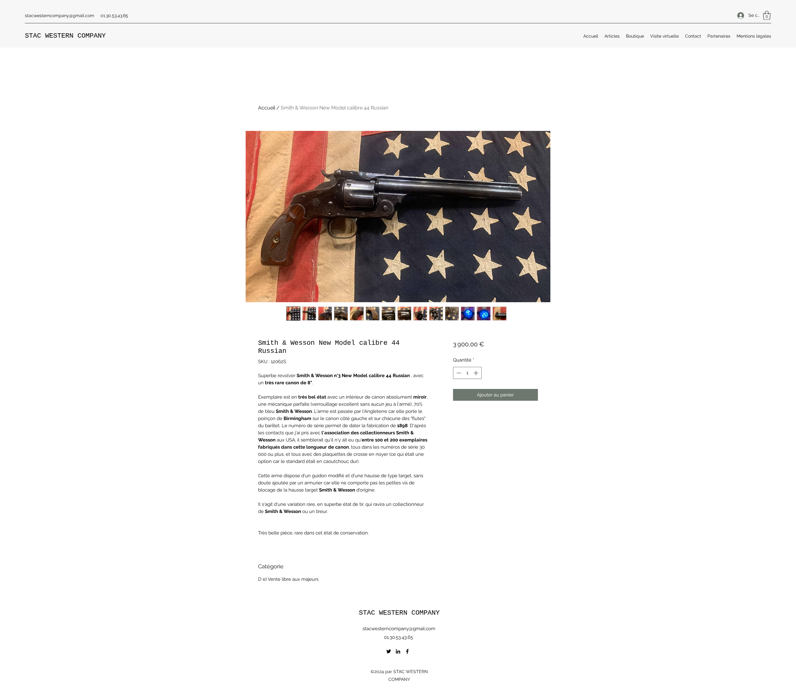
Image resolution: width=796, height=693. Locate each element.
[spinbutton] (467, 373)
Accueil (266, 108)
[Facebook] (407, 651)
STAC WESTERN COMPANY (65, 36)
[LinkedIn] (398, 651)
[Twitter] (389, 651)
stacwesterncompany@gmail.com (59, 15)
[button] (767, 15)
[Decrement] (458, 373)
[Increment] (476, 373)
